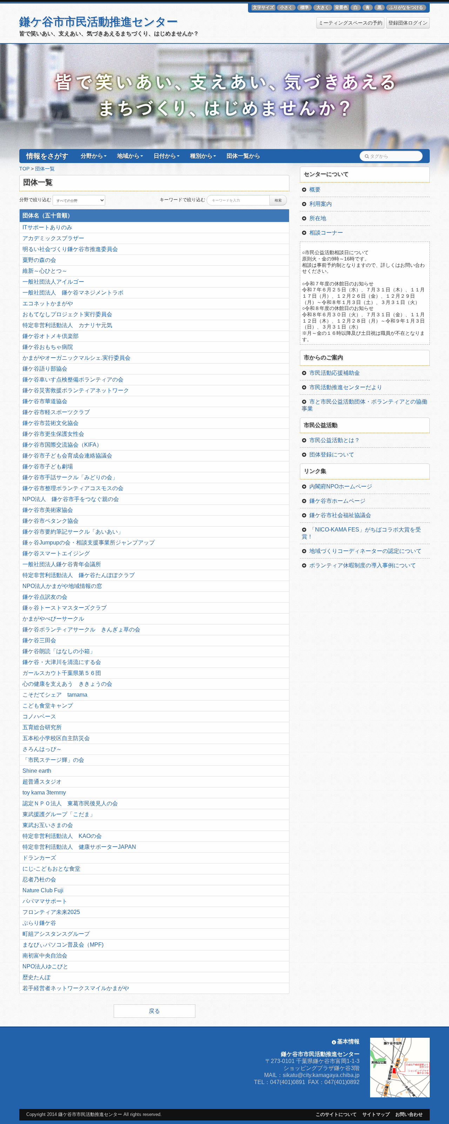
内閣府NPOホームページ (340, 486)
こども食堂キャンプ (47, 706)
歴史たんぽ (36, 977)
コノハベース (39, 716)
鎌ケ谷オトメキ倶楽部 (50, 336)
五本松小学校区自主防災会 (56, 738)
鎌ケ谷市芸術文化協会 (50, 423)
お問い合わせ (409, 1114)
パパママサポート (44, 901)
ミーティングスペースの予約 (350, 23)
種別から (201, 156)
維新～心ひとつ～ (44, 271)
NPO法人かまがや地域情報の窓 (62, 586)
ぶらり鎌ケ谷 (39, 923)
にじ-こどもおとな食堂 (51, 869)
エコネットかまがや (47, 303)
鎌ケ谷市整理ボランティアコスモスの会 (72, 488)
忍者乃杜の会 (39, 879)
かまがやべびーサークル (53, 619)
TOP (24, 168)
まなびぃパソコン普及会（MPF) (62, 945)
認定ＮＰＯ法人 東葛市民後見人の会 (70, 803)
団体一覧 (45, 168)
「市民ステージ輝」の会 (53, 760)
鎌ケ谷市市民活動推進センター (98, 21)
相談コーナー (326, 233)
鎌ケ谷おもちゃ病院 (47, 347)
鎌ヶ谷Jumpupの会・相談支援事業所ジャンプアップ (88, 543)
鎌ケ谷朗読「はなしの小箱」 (58, 651)
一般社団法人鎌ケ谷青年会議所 (61, 564)
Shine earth (36, 771)
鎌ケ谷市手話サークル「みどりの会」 (70, 477)
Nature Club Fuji (42, 890)
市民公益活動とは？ (334, 440)
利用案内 (320, 204)
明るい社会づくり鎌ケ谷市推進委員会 (70, 249)
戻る (154, 1011)
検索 (278, 200)
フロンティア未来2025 (51, 912)
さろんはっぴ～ (42, 749)
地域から (128, 156)
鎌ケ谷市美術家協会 (47, 510)
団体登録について (331, 455)
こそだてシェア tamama (54, 695)
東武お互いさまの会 (47, 825)
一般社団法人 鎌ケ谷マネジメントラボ (72, 293)
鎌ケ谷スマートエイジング (56, 553)
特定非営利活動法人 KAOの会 (62, 836)
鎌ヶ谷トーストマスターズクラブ (64, 608)
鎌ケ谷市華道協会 (44, 401)
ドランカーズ (39, 858)
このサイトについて (336, 1114)
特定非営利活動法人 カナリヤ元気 (67, 325)
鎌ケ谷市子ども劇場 (47, 466)
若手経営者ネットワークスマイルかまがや (75, 988)
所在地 (317, 218)
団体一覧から (243, 156)
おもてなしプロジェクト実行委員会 (67, 314)
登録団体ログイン (408, 23)
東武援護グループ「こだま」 (58, 814)
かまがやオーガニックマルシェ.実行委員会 (76, 358)
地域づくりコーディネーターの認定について (365, 551)
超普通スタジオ (42, 782)
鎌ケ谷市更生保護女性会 (53, 434)
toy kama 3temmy (44, 792)
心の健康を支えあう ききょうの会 (67, 684)
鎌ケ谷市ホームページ (337, 501)
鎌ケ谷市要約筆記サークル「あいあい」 (72, 532)
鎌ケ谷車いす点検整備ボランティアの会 (72, 379)
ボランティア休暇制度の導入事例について (362, 565)
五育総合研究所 (42, 727)
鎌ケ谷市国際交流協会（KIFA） (62, 445)
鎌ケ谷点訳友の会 (44, 597)
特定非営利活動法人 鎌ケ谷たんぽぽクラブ (78, 575)
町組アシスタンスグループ (56, 934)
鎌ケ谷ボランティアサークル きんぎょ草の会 (81, 629)
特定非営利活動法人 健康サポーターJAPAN (79, 847)
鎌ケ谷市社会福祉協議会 (340, 515)
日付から (165, 156)
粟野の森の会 (39, 260)
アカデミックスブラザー (53, 238)
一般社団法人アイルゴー (53, 282)
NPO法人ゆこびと (45, 966)
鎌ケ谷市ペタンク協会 (50, 521)
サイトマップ (376, 1114)
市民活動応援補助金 (334, 373)
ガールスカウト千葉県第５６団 (61, 673)
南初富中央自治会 (44, 956)
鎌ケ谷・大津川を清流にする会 (61, 662)
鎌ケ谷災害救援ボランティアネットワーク (75, 390)
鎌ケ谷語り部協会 (44, 369)
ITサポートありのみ (47, 227)
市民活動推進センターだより (345, 387)
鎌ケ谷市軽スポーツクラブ (56, 412)
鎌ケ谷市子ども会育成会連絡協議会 (67, 456)
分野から (92, 156)
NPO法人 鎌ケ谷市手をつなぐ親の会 (70, 499)
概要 (315, 189)
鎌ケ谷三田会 (39, 640)
